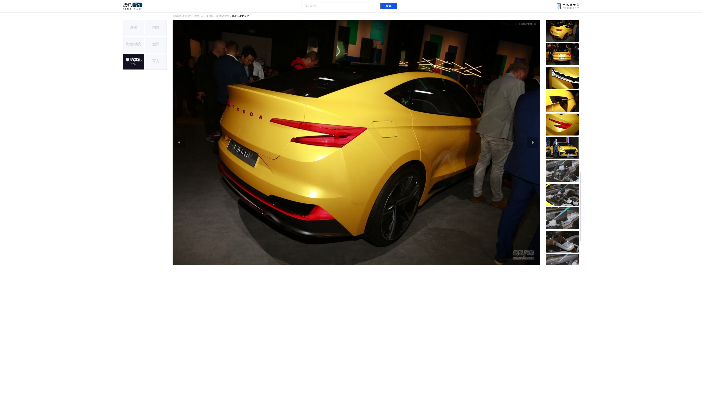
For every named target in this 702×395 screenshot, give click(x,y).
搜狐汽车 (132, 6)
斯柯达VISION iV (240, 16)
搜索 (388, 6)
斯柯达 (210, 16)
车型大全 (199, 16)
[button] (264, 142)
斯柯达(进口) (222, 16)
